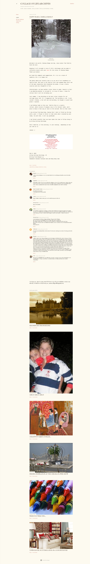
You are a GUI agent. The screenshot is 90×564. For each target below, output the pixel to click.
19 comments (34, 327)
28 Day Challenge (20, 19)
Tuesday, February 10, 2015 (41, 236)
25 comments (34, 476)
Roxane (34, 236)
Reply (34, 178)
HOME (21, 8)
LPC (34, 255)
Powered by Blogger (46, 560)
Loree (34, 196)
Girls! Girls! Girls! (37, 395)
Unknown (35, 229)
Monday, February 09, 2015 (41, 173)
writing (17, 22)
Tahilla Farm (18, 21)
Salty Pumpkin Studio (37, 189)
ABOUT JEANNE (27, 8)
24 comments (34, 397)
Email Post (34, 165)
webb (34, 208)
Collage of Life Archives (35, 3)
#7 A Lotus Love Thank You (51, 145)
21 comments (34, 552)
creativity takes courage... (40, 437)
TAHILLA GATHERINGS (44, 8)
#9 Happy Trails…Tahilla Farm (51, 148)
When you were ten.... (38, 516)
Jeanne (34, 173)
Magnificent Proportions (40, 325)
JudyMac (35, 180)
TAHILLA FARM (35, 8)
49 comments (34, 518)
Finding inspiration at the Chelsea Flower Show (49, 474)
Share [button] (17, 14)
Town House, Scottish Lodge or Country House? (49, 550)
